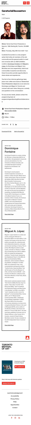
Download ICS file (6, 131)
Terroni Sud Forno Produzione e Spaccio (17, 108)
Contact (14, 407)
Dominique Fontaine (13, 64)
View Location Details (10, 110)
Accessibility (15, 396)
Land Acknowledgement (14, 393)
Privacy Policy (15, 399)
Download (20, 366)
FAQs (15, 402)
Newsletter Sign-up (8, 383)
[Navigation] (28, 2)
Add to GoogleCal (19, 131)
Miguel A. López (14, 231)
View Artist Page (9, 214)
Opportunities (15, 404)
